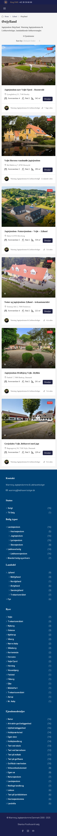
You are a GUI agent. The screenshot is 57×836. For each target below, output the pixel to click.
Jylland (14, 16)
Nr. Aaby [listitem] (11, 701)
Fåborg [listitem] (11, 679)
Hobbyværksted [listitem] (15, 732)
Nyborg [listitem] (11, 626)
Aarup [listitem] (10, 697)
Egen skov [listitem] (12, 737)
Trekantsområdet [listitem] (16, 692)
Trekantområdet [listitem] (18, 595)
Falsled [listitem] (11, 675)
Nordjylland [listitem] (16, 581)
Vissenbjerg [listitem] (13, 670)
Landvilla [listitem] (12, 803)
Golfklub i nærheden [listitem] (17, 763)
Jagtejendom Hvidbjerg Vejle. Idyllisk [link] (22, 373)
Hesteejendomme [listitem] (16, 799)
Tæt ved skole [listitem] (14, 746)
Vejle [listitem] (10, 617)
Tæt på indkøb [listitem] (14, 755)
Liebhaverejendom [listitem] (19, 554)
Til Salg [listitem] (11, 512)
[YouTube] (33, 831)
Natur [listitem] (10, 719)
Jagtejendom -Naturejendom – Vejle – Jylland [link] (25, 231)
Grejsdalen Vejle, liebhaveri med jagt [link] (21, 443)
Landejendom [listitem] (14, 527)
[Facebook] (23, 831)
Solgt (50, 49)
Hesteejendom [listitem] (17, 531)
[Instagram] (28, 831)
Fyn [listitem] (9, 599)
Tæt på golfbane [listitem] (15, 759)
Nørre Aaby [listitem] (13, 644)
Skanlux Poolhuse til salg (28, 824)
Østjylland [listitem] (15, 586)
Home (7, 16)
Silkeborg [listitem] (12, 648)
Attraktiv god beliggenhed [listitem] (19, 723)
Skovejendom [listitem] (17, 545)
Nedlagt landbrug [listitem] (16, 786)
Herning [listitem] (11, 666)
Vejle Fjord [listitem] (12, 661)
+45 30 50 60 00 (25, 2)
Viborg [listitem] (11, 639)
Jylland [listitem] (11, 572)
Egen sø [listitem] (11, 772)
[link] (28, 65)
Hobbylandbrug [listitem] (15, 741)
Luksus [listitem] (11, 790)
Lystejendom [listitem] (16, 540)
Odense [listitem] (11, 630)
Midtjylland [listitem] (16, 577)
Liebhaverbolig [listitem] (14, 549)
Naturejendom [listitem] (14, 777)
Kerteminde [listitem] (13, 652)
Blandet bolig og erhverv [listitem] (19, 558)
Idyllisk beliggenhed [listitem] (17, 728)
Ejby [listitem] (9, 683)
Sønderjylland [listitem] (17, 590)
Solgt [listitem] (10, 508)
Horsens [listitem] (12, 657)
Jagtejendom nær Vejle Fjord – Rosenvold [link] (24, 90)
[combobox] (32, 41)
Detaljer (47, 99)
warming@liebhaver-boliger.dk (22, 490)
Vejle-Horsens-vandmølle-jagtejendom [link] (22, 160)
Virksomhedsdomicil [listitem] (17, 768)
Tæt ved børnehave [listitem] (16, 750)
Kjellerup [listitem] (12, 635)
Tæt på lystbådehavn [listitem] (17, 795)
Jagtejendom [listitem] (17, 536)
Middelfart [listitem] (13, 688)
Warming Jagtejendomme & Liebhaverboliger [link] (25, 108)
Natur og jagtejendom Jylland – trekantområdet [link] (27, 302)
